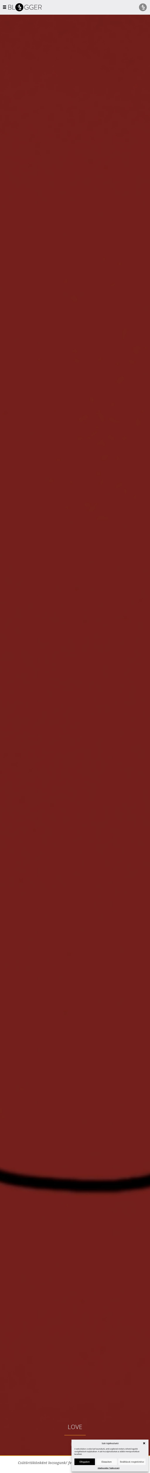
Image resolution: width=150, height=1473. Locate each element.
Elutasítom (107, 1462)
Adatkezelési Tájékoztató (109, 1468)
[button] (144, 1443)
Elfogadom (85, 1462)
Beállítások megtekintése (132, 1462)
